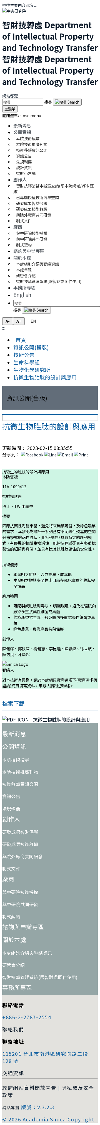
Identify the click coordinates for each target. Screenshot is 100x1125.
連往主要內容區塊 (17, 5)
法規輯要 (11, 808)
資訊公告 (11, 796)
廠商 (17, 227)
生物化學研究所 (31, 369)
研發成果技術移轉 (20, 844)
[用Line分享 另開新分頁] (50, 455)
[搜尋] (67, 102)
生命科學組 (26, 362)
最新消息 (22, 125)
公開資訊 (22, 132)
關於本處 (22, 257)
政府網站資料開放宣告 (29, 1087)
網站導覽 (10, 96)
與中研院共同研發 (20, 904)
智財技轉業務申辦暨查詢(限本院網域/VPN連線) (53, 188)
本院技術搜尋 (15, 759)
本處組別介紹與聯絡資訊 (37, 264)
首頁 (19, 339)
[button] (21, 115)
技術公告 (23, 354)
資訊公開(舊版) (31, 347)
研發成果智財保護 (20, 832)
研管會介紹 (13, 965)
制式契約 (24, 245)
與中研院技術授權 (20, 892)
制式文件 (24, 221)
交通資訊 (13, 1073)
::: (35, 5)
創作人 (20, 179)
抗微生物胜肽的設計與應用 (45, 377)
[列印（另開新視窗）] (81, 455)
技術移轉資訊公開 (20, 784)
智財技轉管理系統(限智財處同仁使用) (48, 281)
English (22, 294)
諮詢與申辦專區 (28, 251)
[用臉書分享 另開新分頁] (32, 455)
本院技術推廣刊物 (20, 772)
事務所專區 (24, 287)
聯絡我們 (13, 1029)
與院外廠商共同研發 (22, 856)
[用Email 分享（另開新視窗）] (65, 455)
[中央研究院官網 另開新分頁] (14, 11)
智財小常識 (26, 173)
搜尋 (48, 102)
